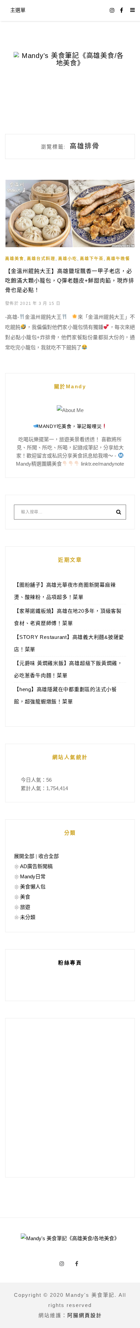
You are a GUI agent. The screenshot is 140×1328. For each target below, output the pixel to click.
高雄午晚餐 (118, 258)
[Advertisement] (70, 1098)
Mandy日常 (33, 876)
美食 (25, 897)
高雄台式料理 (41, 258)
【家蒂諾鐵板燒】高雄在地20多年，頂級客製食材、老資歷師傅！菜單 (68, 617)
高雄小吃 (67, 258)
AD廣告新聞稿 (36, 866)
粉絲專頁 (70, 962)
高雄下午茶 (92, 258)
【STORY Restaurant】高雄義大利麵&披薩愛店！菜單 (69, 643)
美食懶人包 (33, 887)
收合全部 (48, 856)
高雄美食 (14, 258)
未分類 (27, 917)
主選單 (17, 10)
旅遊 (25, 907)
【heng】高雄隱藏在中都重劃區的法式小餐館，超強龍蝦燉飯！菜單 (65, 695)
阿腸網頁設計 (84, 1315)
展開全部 (24, 856)
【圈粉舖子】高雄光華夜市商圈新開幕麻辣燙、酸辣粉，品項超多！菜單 (65, 591)
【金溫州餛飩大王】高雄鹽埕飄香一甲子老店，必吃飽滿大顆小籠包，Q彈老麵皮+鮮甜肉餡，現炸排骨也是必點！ (69, 280)
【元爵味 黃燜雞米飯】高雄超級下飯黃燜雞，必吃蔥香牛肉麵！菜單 (68, 669)
